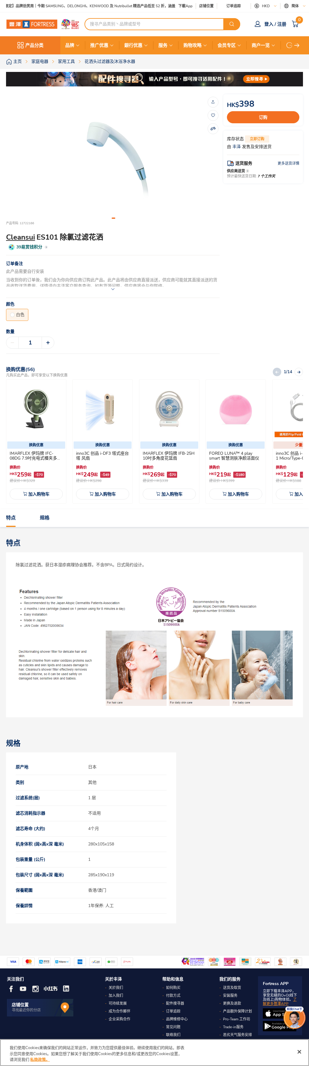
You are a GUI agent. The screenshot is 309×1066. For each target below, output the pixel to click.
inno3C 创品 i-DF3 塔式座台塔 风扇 (102, 456)
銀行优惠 (133, 45)
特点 (11, 518)
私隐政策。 (40, 1059)
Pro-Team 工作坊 (236, 1019)
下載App (185, 6)
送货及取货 (232, 987)
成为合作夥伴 (119, 1011)
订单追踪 (233, 6)
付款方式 (173, 995)
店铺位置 (206, 6)
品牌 (69, 45)
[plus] (48, 342)
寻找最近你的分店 (26, 1010)
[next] (297, 45)
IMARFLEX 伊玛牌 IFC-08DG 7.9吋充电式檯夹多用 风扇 (35, 458)
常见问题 (173, 1027)
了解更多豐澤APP (280, 1001)
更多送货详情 (288, 163)
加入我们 (116, 995)
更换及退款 (232, 1003)
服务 (162, 45)
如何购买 (173, 987)
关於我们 (116, 987)
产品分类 (34, 45)
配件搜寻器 (175, 1003)
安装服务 (230, 995)
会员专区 (227, 45)
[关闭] (299, 1051)
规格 (44, 518)
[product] (36, 409)
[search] (231, 24)
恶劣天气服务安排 (237, 1034)
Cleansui (20, 237)
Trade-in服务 (233, 1027)
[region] (154, 1052)
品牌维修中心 (177, 1019)
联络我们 (173, 1034)
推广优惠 (99, 45)
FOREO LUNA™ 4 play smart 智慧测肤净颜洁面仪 (234, 456)
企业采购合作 (119, 1019)
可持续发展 (118, 1003)
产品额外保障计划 (237, 1011)
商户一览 (261, 45)
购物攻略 (192, 45)
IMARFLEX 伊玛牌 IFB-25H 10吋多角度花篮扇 (169, 456)
